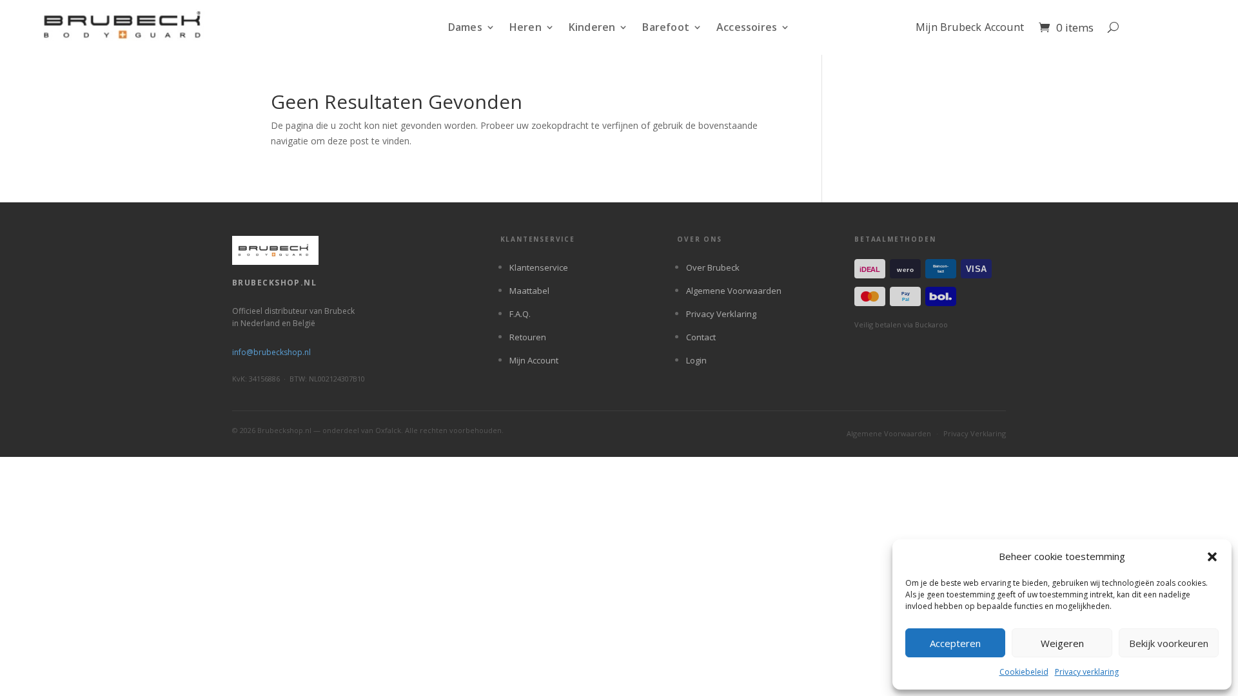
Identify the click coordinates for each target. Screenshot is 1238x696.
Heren (525, 27)
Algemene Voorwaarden (733, 290)
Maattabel (529, 290)
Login (696, 360)
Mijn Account (533, 360)
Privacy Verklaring (721, 314)
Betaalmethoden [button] (895, 240)
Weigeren (1062, 643)
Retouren (527, 337)
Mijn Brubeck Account (970, 27)
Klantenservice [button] (537, 240)
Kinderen (592, 27)
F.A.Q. (520, 314)
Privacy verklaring (1087, 671)
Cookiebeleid (1023, 671)
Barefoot (665, 27)
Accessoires (746, 27)
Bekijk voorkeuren (1168, 643)
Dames (465, 27)
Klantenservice (538, 267)
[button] (1212, 556)
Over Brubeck (713, 267)
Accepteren (955, 643)
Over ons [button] (699, 240)
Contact (701, 337)
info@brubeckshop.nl (271, 352)
